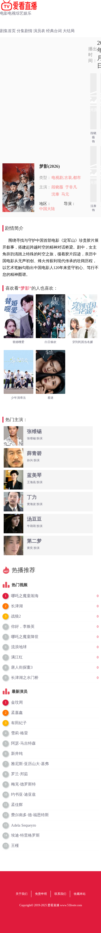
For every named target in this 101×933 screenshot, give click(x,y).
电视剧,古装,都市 (66, 178)
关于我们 (21, 894)
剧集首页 (8, 31)
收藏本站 (80, 894)
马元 (65, 194)
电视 (12, 13)
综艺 (20, 13)
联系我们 (60, 894)
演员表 (39, 31)
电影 (4, 13)
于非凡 (71, 187)
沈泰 (55, 194)
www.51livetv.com (71, 905)
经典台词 (54, 31)
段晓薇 (57, 187)
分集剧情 (24, 31)
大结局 (69, 31)
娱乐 (27, 13)
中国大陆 (47, 209)
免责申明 (41, 894)
